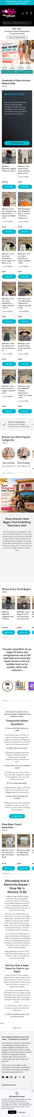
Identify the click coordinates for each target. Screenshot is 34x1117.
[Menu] (31, 13)
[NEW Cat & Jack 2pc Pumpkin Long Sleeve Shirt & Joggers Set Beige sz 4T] (9, 199)
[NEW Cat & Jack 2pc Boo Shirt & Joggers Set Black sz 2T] (9, 376)
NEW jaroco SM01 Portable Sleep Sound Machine (23, 852)
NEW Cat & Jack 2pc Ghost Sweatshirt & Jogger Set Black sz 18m (24, 258)
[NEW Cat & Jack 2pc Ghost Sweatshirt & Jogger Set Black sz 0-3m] (9, 289)
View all (4, 86)
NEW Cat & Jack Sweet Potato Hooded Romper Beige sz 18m (24, 169)
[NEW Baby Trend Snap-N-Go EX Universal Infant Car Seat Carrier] (23, 602)
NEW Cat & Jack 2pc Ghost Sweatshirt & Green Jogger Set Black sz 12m (8, 258)
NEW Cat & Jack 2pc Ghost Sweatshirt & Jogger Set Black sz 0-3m (8, 303)
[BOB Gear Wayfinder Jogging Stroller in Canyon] (9, 156)
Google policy (9, 1108)
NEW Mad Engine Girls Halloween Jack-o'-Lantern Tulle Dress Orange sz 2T (24, 213)
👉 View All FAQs (17, 816)
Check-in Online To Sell (17, 37)
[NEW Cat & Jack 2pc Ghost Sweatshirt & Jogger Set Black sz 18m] (25, 244)
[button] (27, 13)
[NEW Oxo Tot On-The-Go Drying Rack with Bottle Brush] (8, 841)
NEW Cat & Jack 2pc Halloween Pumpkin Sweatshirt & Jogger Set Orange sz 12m (25, 392)
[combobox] (17, 23)
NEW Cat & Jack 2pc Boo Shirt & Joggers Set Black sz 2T (8, 389)
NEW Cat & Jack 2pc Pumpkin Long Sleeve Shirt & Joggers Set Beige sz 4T (9, 213)
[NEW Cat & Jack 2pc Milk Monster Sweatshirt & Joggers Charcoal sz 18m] (25, 289)
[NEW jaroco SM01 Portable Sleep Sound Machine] (23, 841)
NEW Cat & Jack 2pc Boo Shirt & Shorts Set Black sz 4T (24, 347)
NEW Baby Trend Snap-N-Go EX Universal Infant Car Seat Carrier (23, 615)
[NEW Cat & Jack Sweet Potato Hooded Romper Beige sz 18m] (25, 156)
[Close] (32, 1091)
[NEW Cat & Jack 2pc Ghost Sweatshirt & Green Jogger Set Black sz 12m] (9, 244)
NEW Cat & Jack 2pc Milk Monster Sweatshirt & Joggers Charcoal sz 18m (24, 303)
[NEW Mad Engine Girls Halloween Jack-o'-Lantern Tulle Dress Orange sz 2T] (25, 199)
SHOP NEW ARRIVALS (17, 143)
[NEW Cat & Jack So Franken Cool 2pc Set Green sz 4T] (9, 334)
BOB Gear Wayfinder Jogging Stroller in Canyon (9, 168)
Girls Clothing (8, 463)
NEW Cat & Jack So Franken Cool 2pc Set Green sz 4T (8, 347)
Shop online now (10, 951)
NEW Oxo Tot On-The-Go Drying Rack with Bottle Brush (8, 853)
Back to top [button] (17, 1028)
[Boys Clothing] (23, 453)
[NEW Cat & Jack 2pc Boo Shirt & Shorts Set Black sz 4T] (25, 334)
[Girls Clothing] (8, 453)
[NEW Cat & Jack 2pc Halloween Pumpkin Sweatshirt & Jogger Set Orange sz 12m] (25, 376)
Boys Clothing (24, 463)
